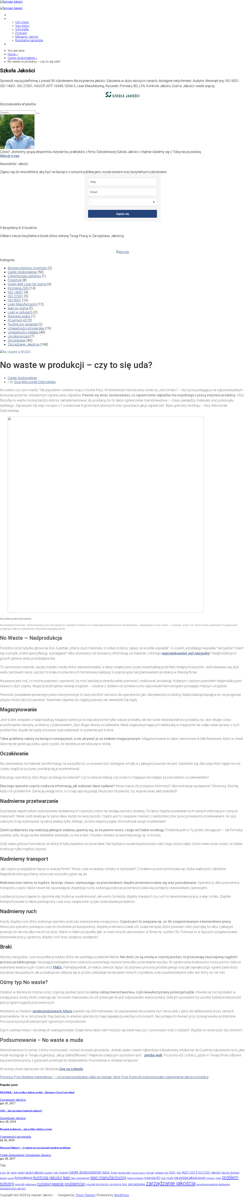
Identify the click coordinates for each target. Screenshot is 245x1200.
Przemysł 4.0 (17, 320)
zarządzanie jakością (171, 1183)
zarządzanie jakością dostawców (213, 1184)
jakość (216, 1172)
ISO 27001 (15, 296)
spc (124, 1184)
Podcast (21, 33)
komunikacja (24, 1178)
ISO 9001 (14, 300)
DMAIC (106, 1172)
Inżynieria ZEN (18, 288)
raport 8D (20, 1184)
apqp (14, 1172)
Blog (11, 18)
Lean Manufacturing (22, 304)
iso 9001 (170, 1172)
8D (8, 1172)
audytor (48, 1172)
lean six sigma (18, 308)
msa (163, 1178)
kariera (10, 1178)
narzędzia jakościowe (190, 1178)
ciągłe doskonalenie (85, 1172)
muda (169, 1178)
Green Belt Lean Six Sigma (27, 284)
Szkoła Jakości (18, 15)
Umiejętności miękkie (23, 332)
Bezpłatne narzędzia (29, 40)
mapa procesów (135, 1178)
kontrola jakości (47, 1177)
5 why (3, 1172)
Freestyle (15, 280)
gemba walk (124, 1172)
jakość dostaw (230, 1172)
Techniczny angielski (23, 324)
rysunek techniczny (97, 1184)
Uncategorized (18, 336)
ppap (218, 1178)
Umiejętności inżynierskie (26, 328)
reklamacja (30, 1184)
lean (66, 1177)
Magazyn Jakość (26, 36)
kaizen (3, 1178)
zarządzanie (136, 1184)
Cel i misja (22, 22)
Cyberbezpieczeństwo (24, 276)
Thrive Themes (85, 1195)
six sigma (115, 1184)
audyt (21, 1172)
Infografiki (22, 29)
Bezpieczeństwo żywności (27, 268)
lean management (80, 1178)
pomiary (210, 1178)
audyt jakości (34, 1172)
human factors (138, 1173)
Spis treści (22, 26)
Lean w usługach (20, 312)
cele (55, 1172)
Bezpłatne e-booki (20, 44)
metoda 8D (152, 1178)
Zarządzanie (17, 340)
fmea (114, 1172)
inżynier (150, 1172)
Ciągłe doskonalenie (22, 272)
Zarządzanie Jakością (23, 344)
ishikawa (159, 1172)
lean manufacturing (108, 1177)
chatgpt (63, 1172)
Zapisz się (122, 214)
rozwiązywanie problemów (61, 1183)
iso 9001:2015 (187, 1172)
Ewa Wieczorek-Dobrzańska (35, 382)
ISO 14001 (15, 292)
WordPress (121, 1195)
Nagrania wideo (19, 316)
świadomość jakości (13, 1188)
